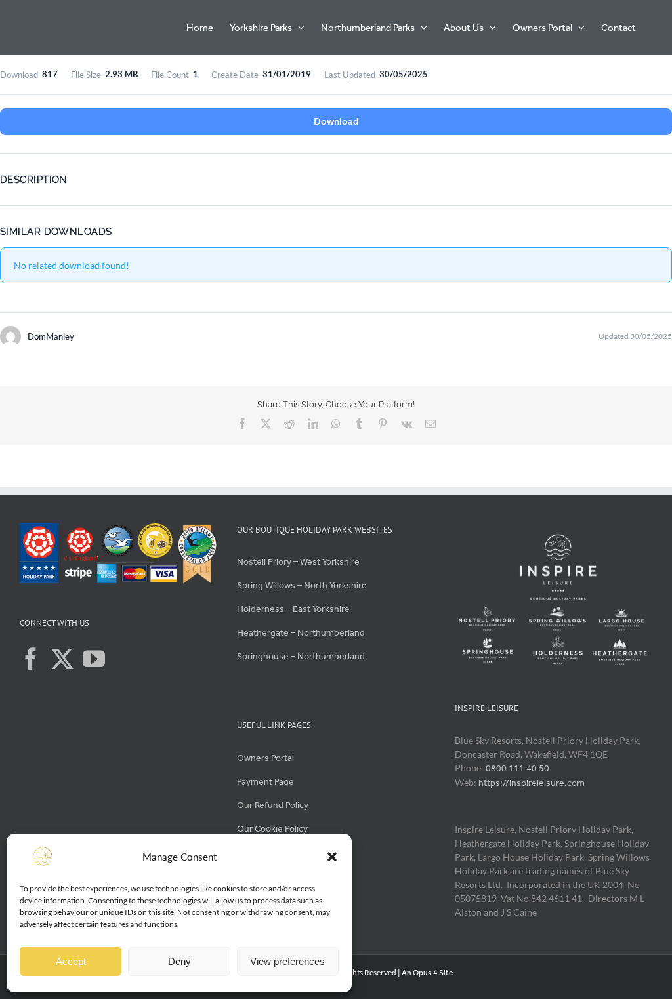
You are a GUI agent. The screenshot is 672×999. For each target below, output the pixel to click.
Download (336, 121)
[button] (332, 856)
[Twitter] (62, 658)
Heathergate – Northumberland (301, 632)
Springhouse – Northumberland (301, 656)
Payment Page (265, 781)
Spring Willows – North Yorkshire (302, 585)
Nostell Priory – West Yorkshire (298, 561)
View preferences (287, 961)
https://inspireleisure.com (531, 782)
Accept (71, 961)
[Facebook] (31, 658)
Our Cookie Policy (273, 828)
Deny (179, 961)
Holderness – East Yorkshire (293, 609)
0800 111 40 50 (517, 768)
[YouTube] (94, 658)
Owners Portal (265, 758)
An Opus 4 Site (427, 972)
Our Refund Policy (272, 805)
